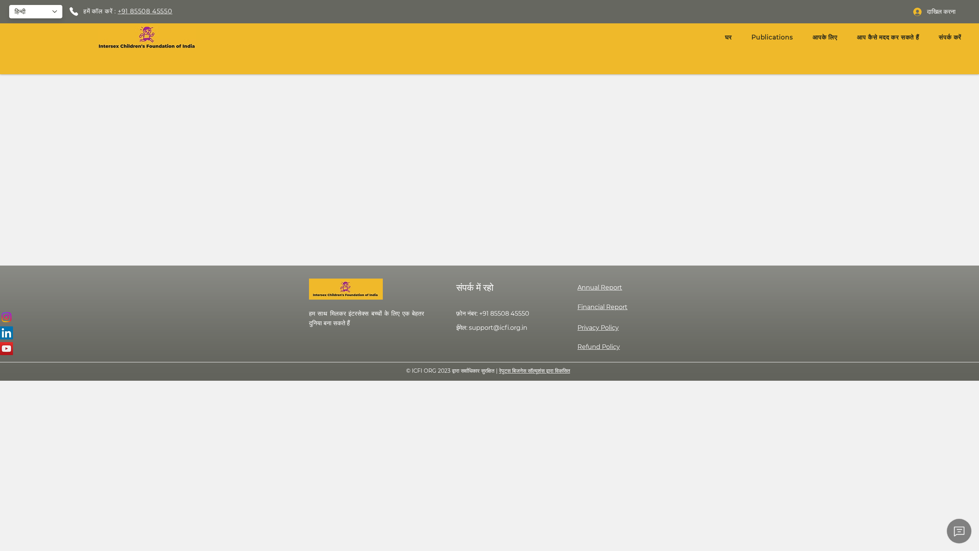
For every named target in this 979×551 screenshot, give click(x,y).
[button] (825, 37)
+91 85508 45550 (145, 11)
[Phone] (73, 11)
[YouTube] (6, 348)
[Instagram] (6, 317)
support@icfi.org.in (498, 327)
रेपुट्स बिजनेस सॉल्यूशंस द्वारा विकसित (534, 370)
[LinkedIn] (6, 332)
